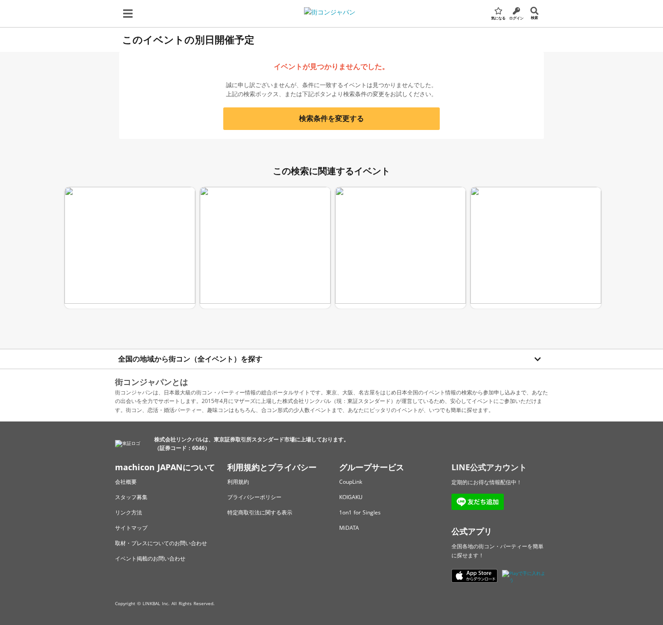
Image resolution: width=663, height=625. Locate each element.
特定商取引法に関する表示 (259, 512)
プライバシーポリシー (254, 497)
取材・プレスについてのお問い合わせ (161, 543)
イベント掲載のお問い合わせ (150, 558)
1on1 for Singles (360, 512)
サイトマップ (131, 528)
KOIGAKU (351, 497)
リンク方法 (128, 512)
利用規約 (238, 482)
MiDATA (349, 528)
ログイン (516, 17)
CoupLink (350, 482)
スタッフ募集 (131, 497)
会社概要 (126, 482)
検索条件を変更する (331, 118)
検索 (534, 17)
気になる (498, 17)
